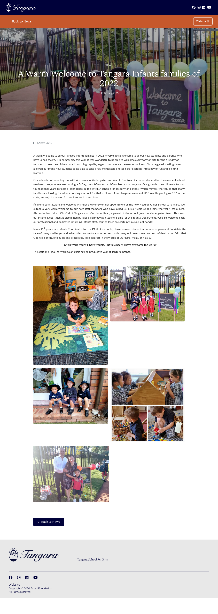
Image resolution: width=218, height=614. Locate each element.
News (109, 65)
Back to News (50, 521)
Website (201, 21)
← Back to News (20, 21)
